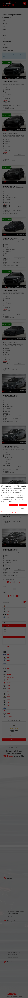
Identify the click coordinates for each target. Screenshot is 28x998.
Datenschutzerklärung (7, 512)
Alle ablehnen (23, 505)
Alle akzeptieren (13, 505)
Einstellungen (23, 508)
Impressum (17, 512)
